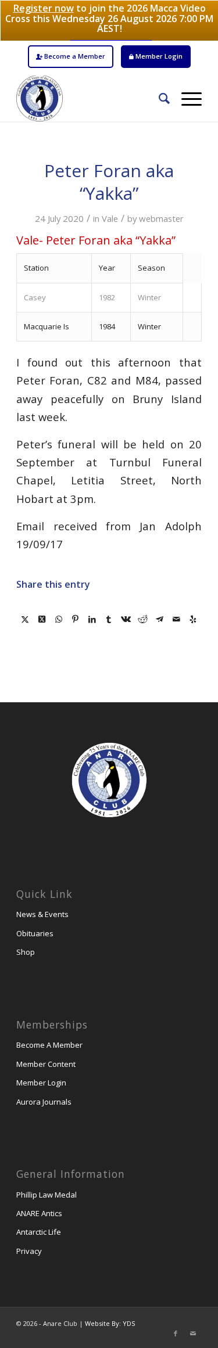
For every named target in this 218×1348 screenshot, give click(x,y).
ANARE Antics (39, 1213)
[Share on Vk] (125, 619)
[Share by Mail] (176, 619)
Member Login (158, 56)
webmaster (161, 218)
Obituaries (34, 933)
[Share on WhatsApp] (58, 619)
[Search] (158, 98)
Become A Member (49, 1045)
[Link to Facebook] (175, 1333)
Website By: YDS (110, 1323)
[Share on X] (24, 619)
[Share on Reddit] (142, 619)
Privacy (29, 1251)
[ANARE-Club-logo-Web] (90, 98)
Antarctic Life (38, 1232)
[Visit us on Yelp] (193, 619)
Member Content (46, 1064)
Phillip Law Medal (46, 1194)
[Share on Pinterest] (75, 619)
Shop (25, 952)
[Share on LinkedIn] (92, 619)
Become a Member (73, 56)
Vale (110, 218)
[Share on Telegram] (159, 619)
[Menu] (186, 98)
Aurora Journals (44, 1102)
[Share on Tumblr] (109, 619)
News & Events (42, 914)
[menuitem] (70, 56)
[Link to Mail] (193, 1333)
